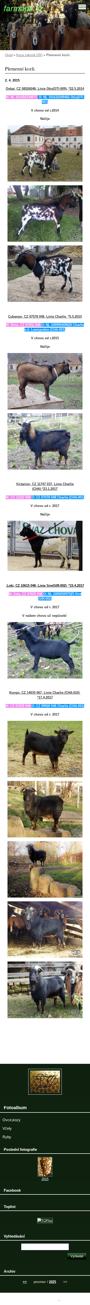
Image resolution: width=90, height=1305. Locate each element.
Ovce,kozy (11, 1120)
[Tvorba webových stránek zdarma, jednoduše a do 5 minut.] (59, 1300)
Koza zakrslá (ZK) (29, 55)
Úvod (8, 55)
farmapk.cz (23, 8)
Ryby (6, 1137)
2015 (45, 1179)
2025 (52, 1282)
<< (25, 1282)
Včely (7, 1128)
